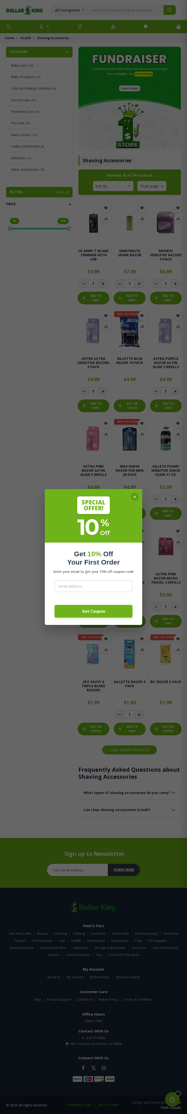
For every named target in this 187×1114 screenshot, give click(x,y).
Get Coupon (93, 611)
